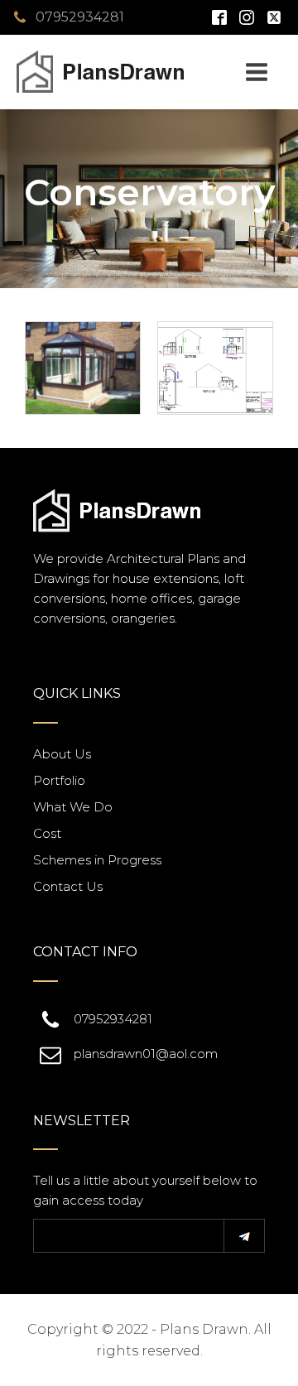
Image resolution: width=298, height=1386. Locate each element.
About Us (62, 754)
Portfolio (59, 780)
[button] (244, 1236)
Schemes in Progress (97, 860)
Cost (47, 833)
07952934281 (80, 17)
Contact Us (68, 886)
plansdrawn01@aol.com (146, 1053)
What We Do (73, 807)
